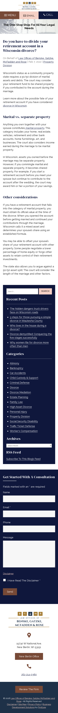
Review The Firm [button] (29, 689)
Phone (7, 522)
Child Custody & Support (24, 377)
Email (7, 507)
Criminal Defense (20, 382)
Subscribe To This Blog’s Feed (23, 458)
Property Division (20, 416)
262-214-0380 (29, 674)
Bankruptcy (16, 368)
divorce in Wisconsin (15, 105)
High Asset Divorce (21, 406)
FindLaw (42, 707)
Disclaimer (8, 573)
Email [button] (31, 15)
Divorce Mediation (20, 392)
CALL (49, 14)
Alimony (14, 363)
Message (8, 537)
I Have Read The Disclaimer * (23, 580)
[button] (9, 14)
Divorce (14, 387)
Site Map (22, 704)
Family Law (16, 402)
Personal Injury (18, 411)
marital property (34, 128)
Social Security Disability (24, 421)
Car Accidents (18, 373)
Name (6, 492)
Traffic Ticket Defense (22, 426)
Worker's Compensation (24, 431)
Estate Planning (19, 397)
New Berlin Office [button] (29, 656)
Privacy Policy (34, 704)
